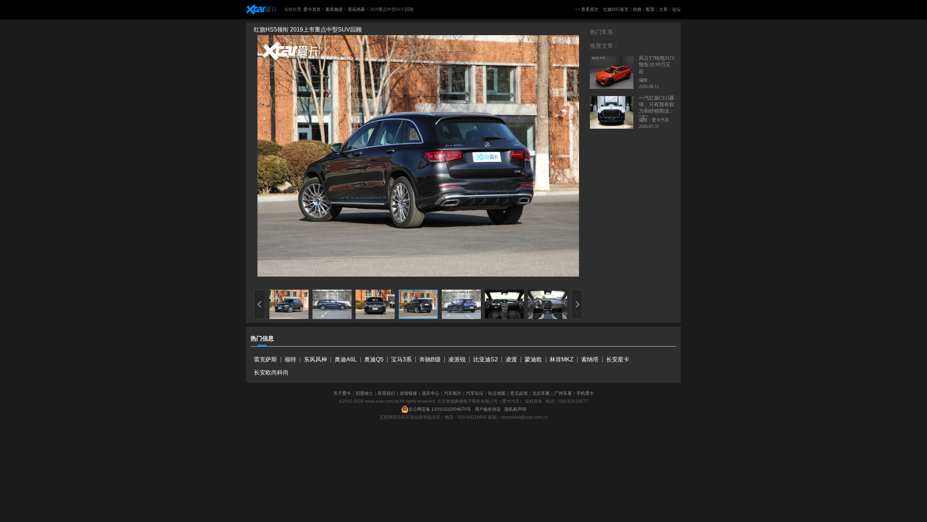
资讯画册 (356, 9)
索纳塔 (590, 359)
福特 (290, 359)
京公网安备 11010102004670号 (439, 409)
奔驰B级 (430, 359)
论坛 (676, 9)
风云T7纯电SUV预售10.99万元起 (657, 64)
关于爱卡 (342, 393)
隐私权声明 (515, 409)
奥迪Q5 (373, 359)
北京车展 (541, 393)
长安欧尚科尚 (271, 372)
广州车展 (563, 393)
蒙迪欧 (533, 359)
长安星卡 (617, 359)
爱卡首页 (312, 9)
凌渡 (511, 359)
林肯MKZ (562, 359)
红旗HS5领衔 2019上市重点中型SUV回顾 (308, 29)
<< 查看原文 (587, 9)
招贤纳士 (364, 393)
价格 (637, 9)
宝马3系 (401, 359)
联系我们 (386, 393)
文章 (663, 9)
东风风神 (315, 359)
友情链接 (408, 393)
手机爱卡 (585, 393)
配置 (650, 9)
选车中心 (430, 393)
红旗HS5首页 (616, 9)
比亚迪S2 (485, 359)
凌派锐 (457, 359)
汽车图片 (452, 393)
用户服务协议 (488, 409)
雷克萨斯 (265, 359)
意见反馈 (519, 393)
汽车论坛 (474, 393)
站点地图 (497, 393)
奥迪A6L (346, 359)
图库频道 (334, 9)
